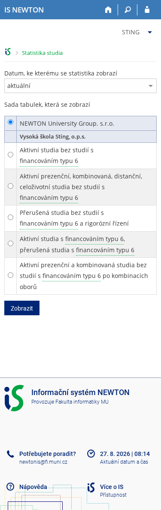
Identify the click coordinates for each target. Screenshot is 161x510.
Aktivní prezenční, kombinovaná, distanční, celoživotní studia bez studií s (81, 187)
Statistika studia (42, 53)
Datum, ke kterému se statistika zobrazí (60, 73)
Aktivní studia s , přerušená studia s (77, 244)
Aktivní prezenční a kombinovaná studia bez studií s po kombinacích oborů (84, 276)
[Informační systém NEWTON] (8, 51)
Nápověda (33, 486)
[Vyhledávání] (127, 9)
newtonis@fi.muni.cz (43, 462)
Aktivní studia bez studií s (57, 155)
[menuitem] (138, 30)
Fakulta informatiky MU (82, 402)
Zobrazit (22, 308)
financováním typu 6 (49, 161)
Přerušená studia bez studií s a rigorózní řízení (74, 217)
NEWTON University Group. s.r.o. (67, 123)
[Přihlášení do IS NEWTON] (147, 9)
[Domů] (108, 9)
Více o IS (111, 486)
